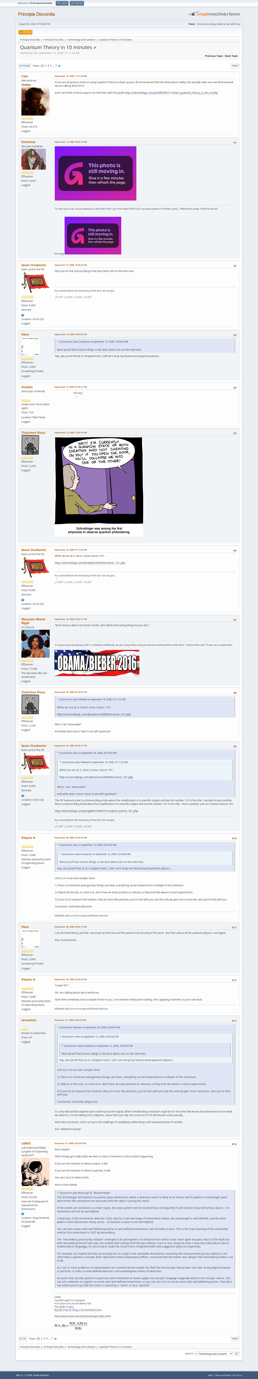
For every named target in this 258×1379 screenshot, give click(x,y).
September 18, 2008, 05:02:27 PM (70, 619)
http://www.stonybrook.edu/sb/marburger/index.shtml (82, 1316)
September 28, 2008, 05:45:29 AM (70, 979)
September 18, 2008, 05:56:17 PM (70, 745)
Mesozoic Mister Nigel (33, 621)
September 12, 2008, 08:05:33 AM (70, 141)
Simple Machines (41, 1375)
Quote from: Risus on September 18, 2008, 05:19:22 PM (88, 753)
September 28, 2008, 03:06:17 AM (70, 926)
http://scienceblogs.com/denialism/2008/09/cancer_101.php (90, 563)
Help (210, 1375)
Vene (25, 334)
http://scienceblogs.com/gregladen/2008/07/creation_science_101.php (96, 811)
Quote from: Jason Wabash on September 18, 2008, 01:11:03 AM (92, 699)
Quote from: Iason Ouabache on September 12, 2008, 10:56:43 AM (94, 341)
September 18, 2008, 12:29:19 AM (70, 432)
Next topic (231, 56)
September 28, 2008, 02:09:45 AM (70, 837)
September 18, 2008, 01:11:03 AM (70, 549)
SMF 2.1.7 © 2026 (24, 1375)
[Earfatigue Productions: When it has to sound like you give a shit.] (22, 1213)
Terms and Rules (223, 1375)
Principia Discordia (36, 14)
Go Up (22, 1338)
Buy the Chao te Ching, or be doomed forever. (78, 1310)
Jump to (189, 1353)
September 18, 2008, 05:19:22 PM (70, 692)
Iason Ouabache (33, 265)
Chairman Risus (33, 433)
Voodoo (27, 387)
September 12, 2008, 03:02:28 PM (70, 334)
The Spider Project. (64, 1306)
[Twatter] (22, 314)
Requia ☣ (28, 838)
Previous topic (214, 56)
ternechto (28, 1020)
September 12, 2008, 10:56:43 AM (70, 265)
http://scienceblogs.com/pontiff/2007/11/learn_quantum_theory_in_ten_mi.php (171, 92)
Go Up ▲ (237, 1375)
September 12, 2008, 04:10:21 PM (70, 386)
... (53, 65)
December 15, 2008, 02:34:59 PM (70, 1143)
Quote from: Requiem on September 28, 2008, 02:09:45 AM (90, 1027)
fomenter (28, 142)
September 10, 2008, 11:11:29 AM (70, 76)
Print (235, 65)
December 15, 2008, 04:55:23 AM (70, 1020)
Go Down (24, 65)
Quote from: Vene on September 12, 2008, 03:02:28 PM (88, 845)
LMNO (26, 1143)
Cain (24, 76)
